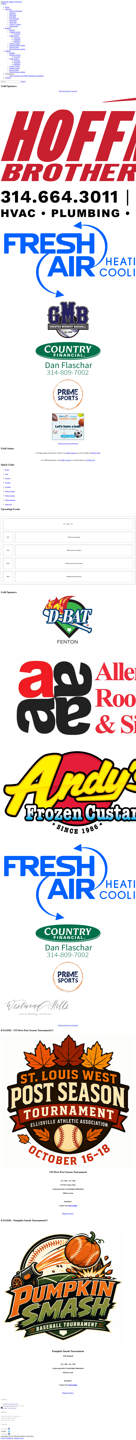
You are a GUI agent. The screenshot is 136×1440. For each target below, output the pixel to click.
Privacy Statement (7, 1438)
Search (23, 81)
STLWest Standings (10, 495)
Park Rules (8, 487)
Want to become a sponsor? (68, 91)
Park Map (7, 482)
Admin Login (8, 504)
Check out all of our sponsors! (68, 443)
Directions (7, 478)
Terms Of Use (19, 1438)
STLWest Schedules (10, 491)
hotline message (71, 453)
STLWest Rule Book (10, 500)
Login (6, 474)
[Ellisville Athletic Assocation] (11, 2)
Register (7, 470)
